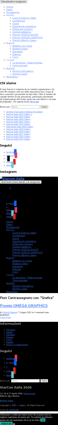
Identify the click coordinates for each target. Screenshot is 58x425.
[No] (14, 424)
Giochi (15, 23)
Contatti (9, 342)
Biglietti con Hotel (22, 46)
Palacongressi (29, 393)
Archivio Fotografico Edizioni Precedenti (24, 112)
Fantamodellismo (21, 32)
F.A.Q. (15, 57)
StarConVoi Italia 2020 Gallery (19, 127)
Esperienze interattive (24, 26)
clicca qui (34, 102)
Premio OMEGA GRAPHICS (27, 37)
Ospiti (9, 9)
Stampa (16, 54)
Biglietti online (20, 48)
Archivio (10, 68)
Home (9, 6)
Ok (43, 420)
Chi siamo (10, 330)
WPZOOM (14, 410)
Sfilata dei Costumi (22, 29)
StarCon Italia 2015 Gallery (18, 139)
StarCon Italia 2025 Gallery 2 (19, 114)
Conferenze (18, 20)
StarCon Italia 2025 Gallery (18, 117)
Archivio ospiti (19, 74)
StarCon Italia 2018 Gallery (18, 132)
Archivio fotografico (22, 71)
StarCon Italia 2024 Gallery (18, 119)
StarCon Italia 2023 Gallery (18, 122)
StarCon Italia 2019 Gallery (18, 129)
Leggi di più (5, 317)
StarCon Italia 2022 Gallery (18, 124)
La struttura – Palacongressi (27, 62)
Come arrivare (20, 65)
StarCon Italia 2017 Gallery (18, 134)
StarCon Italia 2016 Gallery (18, 137)
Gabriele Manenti (9, 312)
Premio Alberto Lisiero (24, 40)
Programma (12, 12)
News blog (12, 76)
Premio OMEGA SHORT (25, 34)
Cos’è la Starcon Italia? (24, 18)
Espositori (17, 51)
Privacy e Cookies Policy (17, 345)
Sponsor (9, 337)
